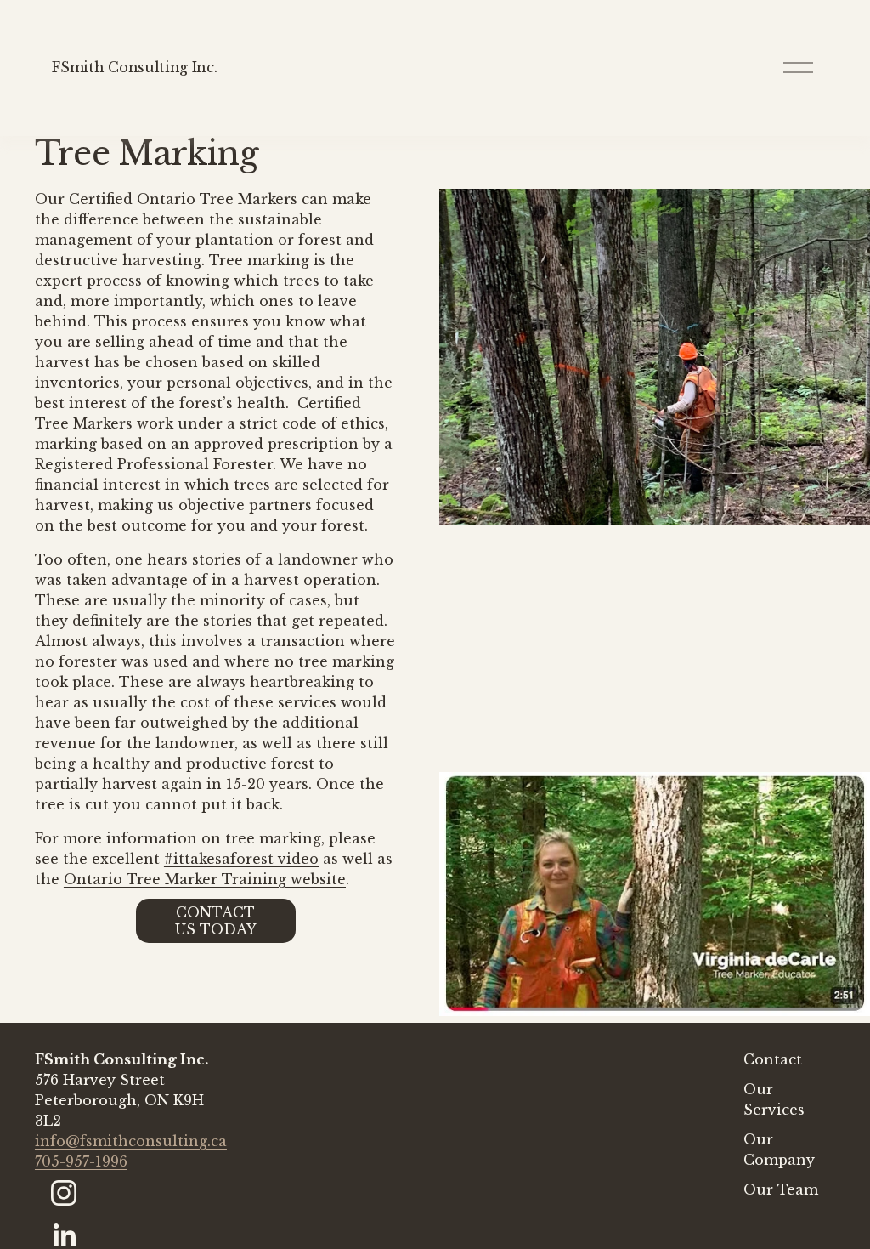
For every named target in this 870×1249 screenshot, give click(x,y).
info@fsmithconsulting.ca (131, 1141)
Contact (772, 1059)
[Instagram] (63, 1192)
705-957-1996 (81, 1161)
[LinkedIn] (63, 1235)
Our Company (779, 1149)
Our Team (780, 1189)
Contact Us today (216, 921)
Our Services (774, 1099)
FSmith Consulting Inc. (134, 67)
